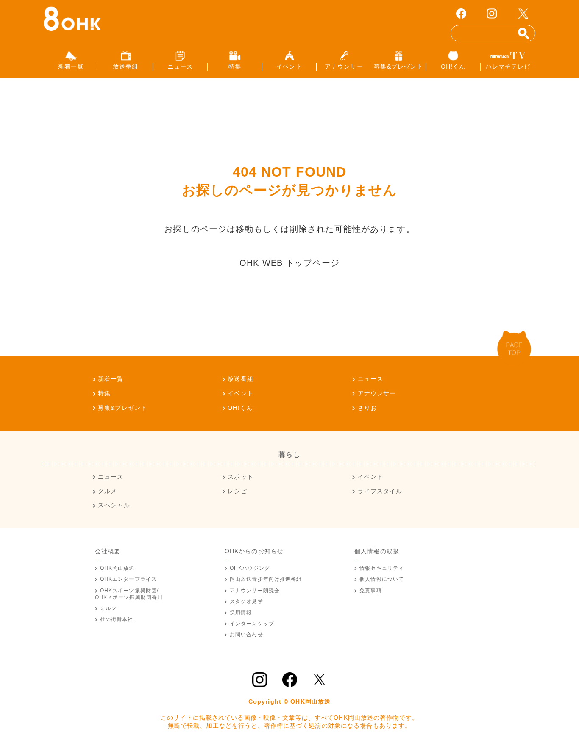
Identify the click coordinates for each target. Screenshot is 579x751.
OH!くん (240, 407)
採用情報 (241, 613)
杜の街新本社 (117, 619)
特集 (104, 393)
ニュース (370, 379)
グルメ (107, 491)
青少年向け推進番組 (266, 579)
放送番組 (240, 379)
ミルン (108, 608)
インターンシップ (252, 624)
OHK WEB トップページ (289, 263)
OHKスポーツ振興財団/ (129, 594)
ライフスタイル (380, 491)
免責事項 (370, 591)
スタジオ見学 (246, 602)
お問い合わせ (246, 635)
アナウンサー (377, 393)
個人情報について (381, 579)
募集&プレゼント (122, 407)
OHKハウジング (250, 568)
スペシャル (114, 505)
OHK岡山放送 (117, 568)
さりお (367, 407)
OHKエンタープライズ (128, 579)
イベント (240, 393)
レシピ (237, 491)
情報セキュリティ (381, 568)
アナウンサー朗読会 (255, 591)
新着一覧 (110, 379)
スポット (240, 476)
